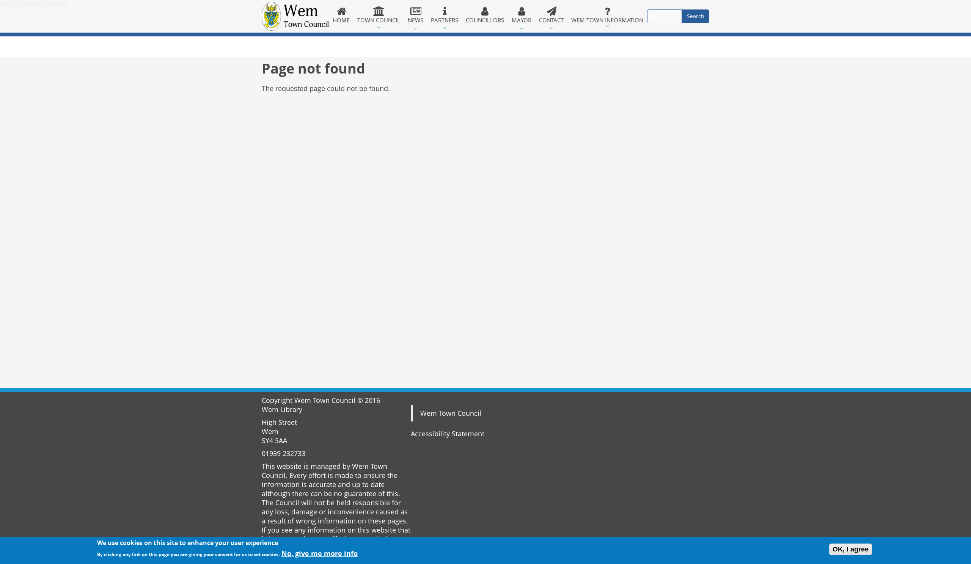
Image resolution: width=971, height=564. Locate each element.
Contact (551, 20)
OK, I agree (851, 549)
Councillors (485, 20)
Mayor (521, 20)
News (415, 20)
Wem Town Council (450, 413)
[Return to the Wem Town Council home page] (295, 16)
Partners (444, 20)
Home (341, 20)
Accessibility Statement (447, 433)
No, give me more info (319, 553)
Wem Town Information (607, 20)
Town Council (378, 20)
